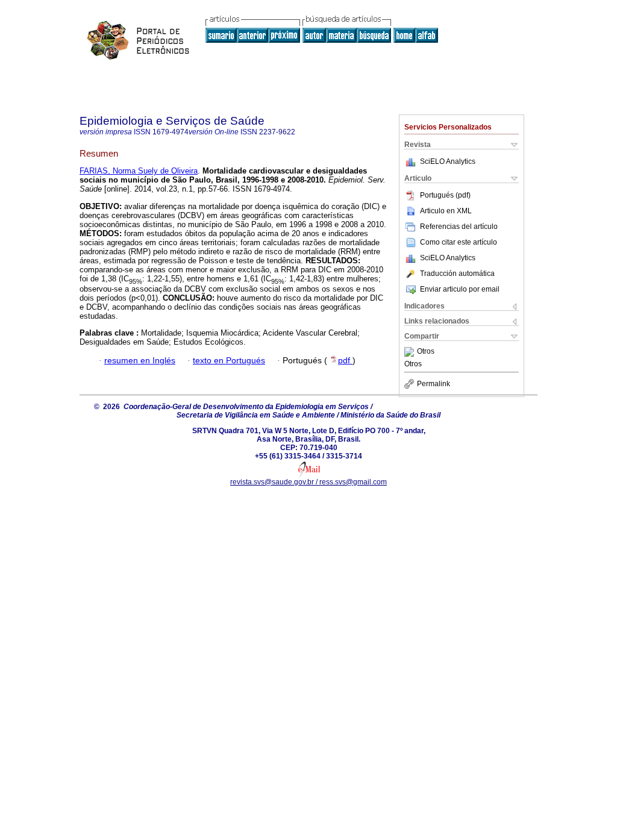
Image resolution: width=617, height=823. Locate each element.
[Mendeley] (410, 352)
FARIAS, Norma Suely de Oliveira (139, 170)
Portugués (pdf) (445, 195)
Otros (425, 352)
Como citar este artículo (458, 242)
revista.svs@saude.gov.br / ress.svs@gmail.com (308, 482)
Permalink (433, 384)
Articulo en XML (446, 211)
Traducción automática (457, 273)
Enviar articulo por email (460, 289)
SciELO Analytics (447, 161)
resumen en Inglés (139, 360)
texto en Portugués (229, 360)
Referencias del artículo (459, 226)
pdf (345, 360)
